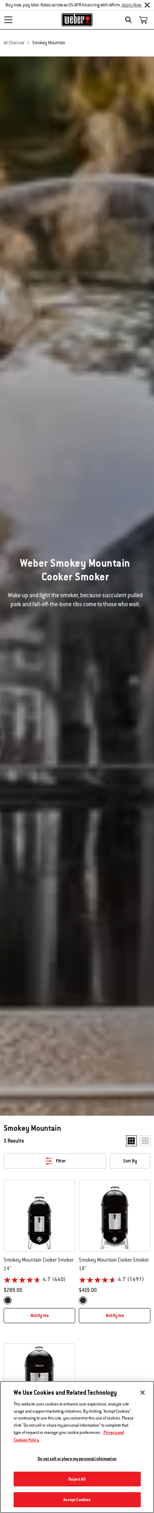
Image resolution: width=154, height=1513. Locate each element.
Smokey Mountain (49, 43)
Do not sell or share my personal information (77, 1458)
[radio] (8, 1300)
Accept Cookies (77, 1499)
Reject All (76, 1479)
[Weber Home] (77, 19)
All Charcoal (14, 43)
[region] (77, 1447)
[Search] (130, 19)
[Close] (147, 5)
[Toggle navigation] (8, 19)
